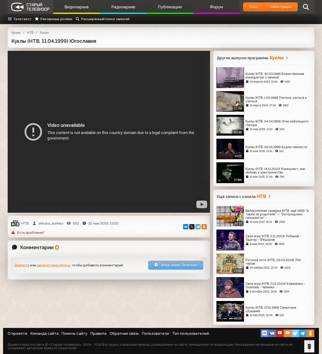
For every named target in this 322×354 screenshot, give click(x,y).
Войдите (21, 265)
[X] (192, 226)
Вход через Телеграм (178, 265)
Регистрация (281, 7)
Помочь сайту (74, 333)
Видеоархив (76, 7)
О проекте (17, 333)
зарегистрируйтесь (53, 265)
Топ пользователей (190, 333)
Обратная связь (124, 333)
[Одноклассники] (204, 226)
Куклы (44, 32)
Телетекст (22, 19)
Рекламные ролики (56, 19)
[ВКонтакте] (185, 226)
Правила (98, 333)
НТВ (30, 32)
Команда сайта (44, 333)
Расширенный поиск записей (105, 19)
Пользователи (155, 333)
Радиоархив (123, 7)
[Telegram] (198, 226)
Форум (216, 7)
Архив (15, 32)
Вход (253, 7)
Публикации (170, 7)
